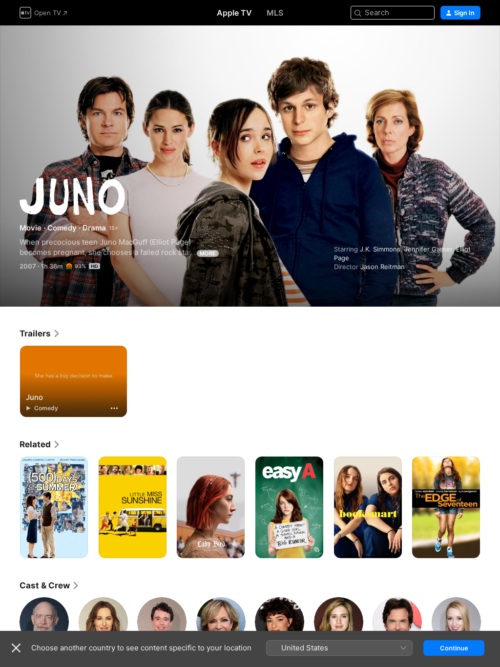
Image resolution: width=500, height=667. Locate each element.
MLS (275, 13)
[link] (40, 333)
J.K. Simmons (380, 249)
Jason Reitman (382, 267)
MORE (208, 253)
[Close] (16, 648)
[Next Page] (490, 507)
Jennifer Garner (428, 249)
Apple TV (234, 13)
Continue (454, 648)
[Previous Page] (10, 507)
